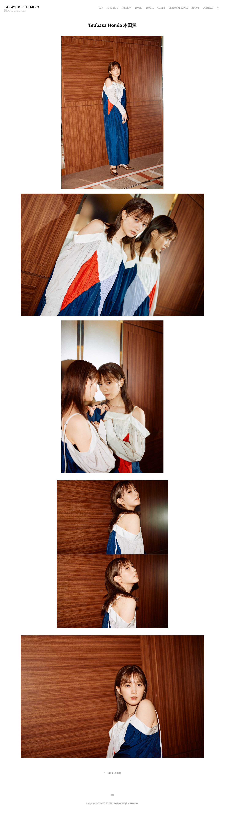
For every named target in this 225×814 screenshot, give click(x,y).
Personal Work (178, 7)
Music (138, 7)
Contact (208, 7)
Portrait (112, 7)
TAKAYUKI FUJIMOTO (22, 7)
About (195, 7)
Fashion (126, 7)
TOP (100, 7)
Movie (150, 7)
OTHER (161, 7)
